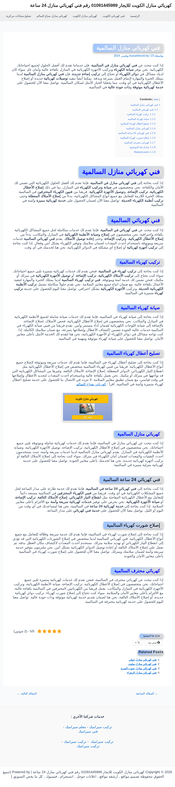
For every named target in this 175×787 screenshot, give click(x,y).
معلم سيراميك (75, 727)
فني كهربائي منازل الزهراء (142, 672)
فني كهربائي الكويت (114, 16)
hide (156, 99)
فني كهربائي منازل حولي (143, 659)
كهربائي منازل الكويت (85, 16)
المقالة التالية (27, 693)
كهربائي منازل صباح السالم (52, 16)
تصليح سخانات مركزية (18, 16)
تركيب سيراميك (100, 727)
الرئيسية (135, 16)
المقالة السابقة (147, 693)
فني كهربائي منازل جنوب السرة (139, 668)
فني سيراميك (87, 731)
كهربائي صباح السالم (91, 384)
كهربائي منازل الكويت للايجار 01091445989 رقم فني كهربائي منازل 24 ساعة (101, 5)
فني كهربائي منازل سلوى (142, 664)
